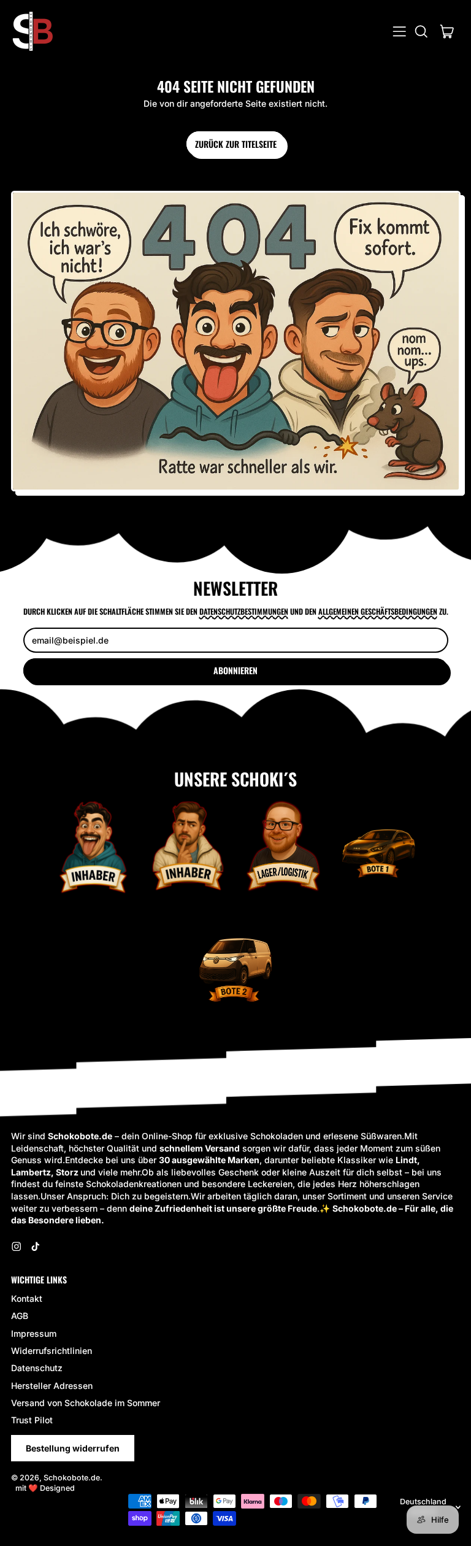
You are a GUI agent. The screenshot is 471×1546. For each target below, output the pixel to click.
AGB (19, 1315)
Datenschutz (37, 1368)
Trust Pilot (32, 1420)
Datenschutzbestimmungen (243, 611)
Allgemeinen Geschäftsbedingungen (377, 611)
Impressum (33, 1333)
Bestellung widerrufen (73, 1448)
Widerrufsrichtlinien (51, 1350)
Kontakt (26, 1298)
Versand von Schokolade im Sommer (85, 1403)
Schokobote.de (72, 1477)
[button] (421, 31)
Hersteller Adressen (52, 1385)
